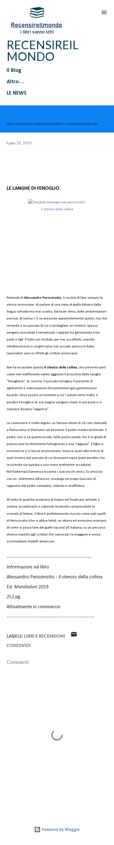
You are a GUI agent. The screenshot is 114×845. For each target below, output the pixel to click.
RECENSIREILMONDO (43, 50)
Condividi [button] (19, 645)
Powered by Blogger (60, 829)
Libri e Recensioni (44, 635)
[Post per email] (74, 635)
